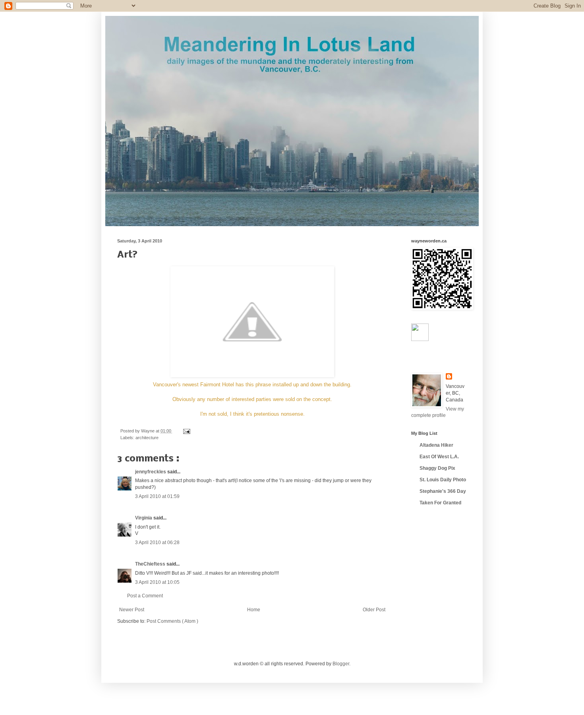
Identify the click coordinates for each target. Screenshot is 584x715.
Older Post (374, 609)
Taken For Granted (440, 503)
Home (253, 609)
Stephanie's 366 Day (443, 491)
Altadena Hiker (436, 445)
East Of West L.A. (439, 456)
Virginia (144, 518)
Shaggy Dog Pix (437, 468)
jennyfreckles (151, 472)
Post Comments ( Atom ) (172, 621)
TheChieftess (150, 564)
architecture (147, 437)
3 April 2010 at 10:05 (157, 582)
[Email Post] (185, 430)
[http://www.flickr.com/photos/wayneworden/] (420, 339)
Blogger (341, 664)
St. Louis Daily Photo (443, 479)
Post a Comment (145, 596)
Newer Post (131, 609)
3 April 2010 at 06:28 (157, 542)
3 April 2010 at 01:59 (157, 496)
